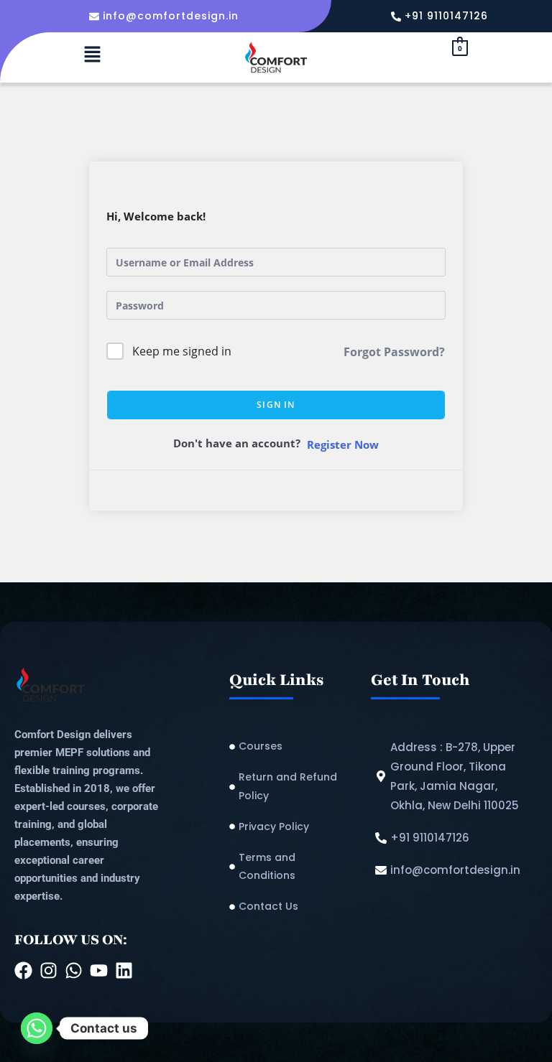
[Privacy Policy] (292, 827)
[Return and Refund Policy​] (292, 786)
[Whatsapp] (36, 1028)
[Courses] (292, 746)
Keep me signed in (181, 351)
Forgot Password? (394, 352)
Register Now (343, 444)
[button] (92, 54)
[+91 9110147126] (441, 16)
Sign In (276, 405)
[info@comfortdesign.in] (165, 16)
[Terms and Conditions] (292, 867)
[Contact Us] (292, 907)
